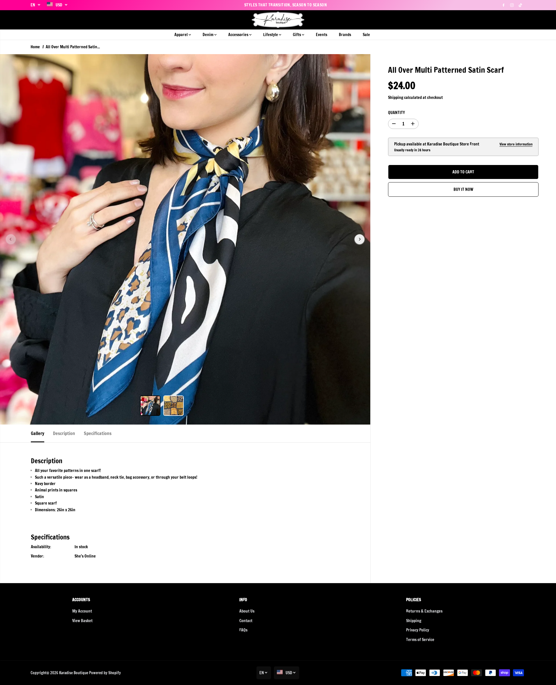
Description (64, 433)
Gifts (297, 35)
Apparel (181, 35)
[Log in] (511, 19)
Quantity (396, 113)
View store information (516, 144)
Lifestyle (271, 35)
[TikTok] (520, 4)
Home (35, 47)
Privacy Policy (417, 630)
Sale (366, 35)
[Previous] (11, 239)
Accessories (238, 35)
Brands (345, 35)
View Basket (82, 621)
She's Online (85, 556)
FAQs (243, 630)
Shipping (395, 97)
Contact (245, 621)
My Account (82, 611)
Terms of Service (420, 640)
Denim (208, 35)
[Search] (501, 19)
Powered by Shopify (105, 672)
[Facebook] (503, 4)
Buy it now (463, 190)
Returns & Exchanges (424, 611)
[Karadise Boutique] (278, 19)
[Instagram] (512, 4)
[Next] (359, 239)
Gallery (37, 433)
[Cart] (521, 19)
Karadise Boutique (73, 672)
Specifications (97, 433)
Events (321, 35)
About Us (246, 611)
